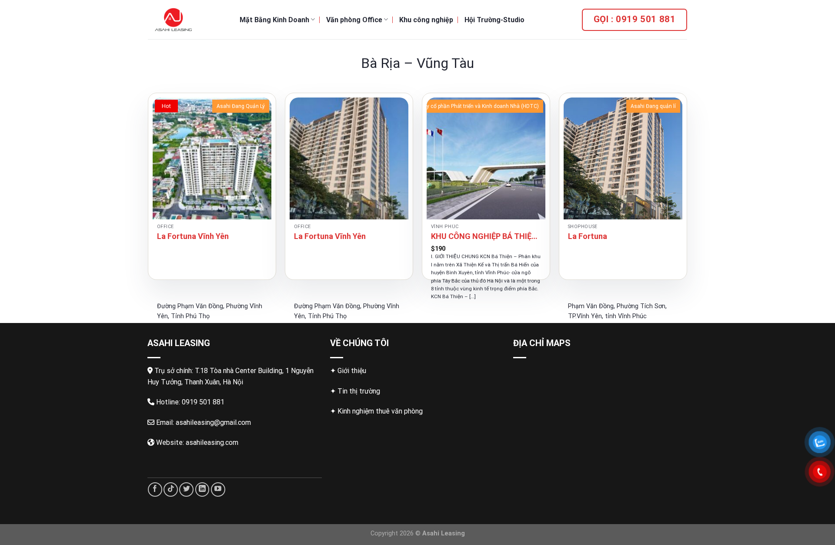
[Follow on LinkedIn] (202, 489)
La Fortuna (587, 236)
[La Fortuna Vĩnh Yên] (212, 158)
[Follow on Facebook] (155, 489)
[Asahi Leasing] (187, 19)
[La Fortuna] (623, 158)
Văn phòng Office (354, 20)
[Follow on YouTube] (218, 489)
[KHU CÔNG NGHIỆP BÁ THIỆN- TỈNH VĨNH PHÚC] (486, 158)
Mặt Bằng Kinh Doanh (274, 20)
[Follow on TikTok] (171, 489)
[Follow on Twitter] (186, 489)
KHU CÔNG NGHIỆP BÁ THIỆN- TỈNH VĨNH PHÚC (486, 236)
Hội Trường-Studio (494, 20)
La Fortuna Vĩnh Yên (193, 236)
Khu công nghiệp (426, 20)
